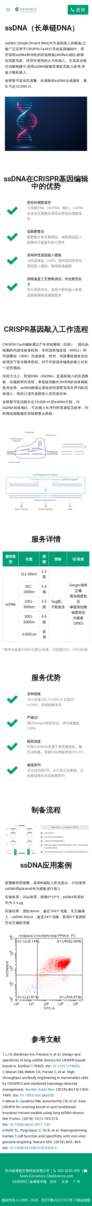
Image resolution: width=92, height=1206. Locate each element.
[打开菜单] (8, 9)
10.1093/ (27, 1095)
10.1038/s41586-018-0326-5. (33, 1148)
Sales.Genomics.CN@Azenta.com (46, 1175)
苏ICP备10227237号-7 (58, 1199)
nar (37, 1095)
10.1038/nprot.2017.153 (29, 1124)
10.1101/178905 (66, 1066)
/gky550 (47, 1095)
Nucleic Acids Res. (40, 1089)
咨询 (80, 9)
